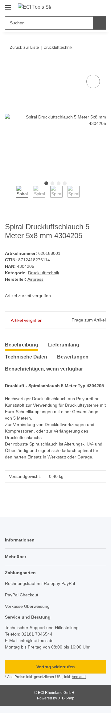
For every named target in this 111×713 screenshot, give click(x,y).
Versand (79, 677)
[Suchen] (99, 23)
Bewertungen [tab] (72, 356)
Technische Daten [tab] (26, 356)
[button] (81, 7)
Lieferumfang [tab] (63, 344)
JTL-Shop (66, 698)
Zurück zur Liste (24, 47)
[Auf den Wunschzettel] (93, 81)
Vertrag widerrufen (55, 666)
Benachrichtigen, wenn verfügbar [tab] (44, 368)
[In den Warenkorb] (10, 66)
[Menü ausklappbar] (8, 5)
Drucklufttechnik (43, 272)
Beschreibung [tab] (21, 344)
